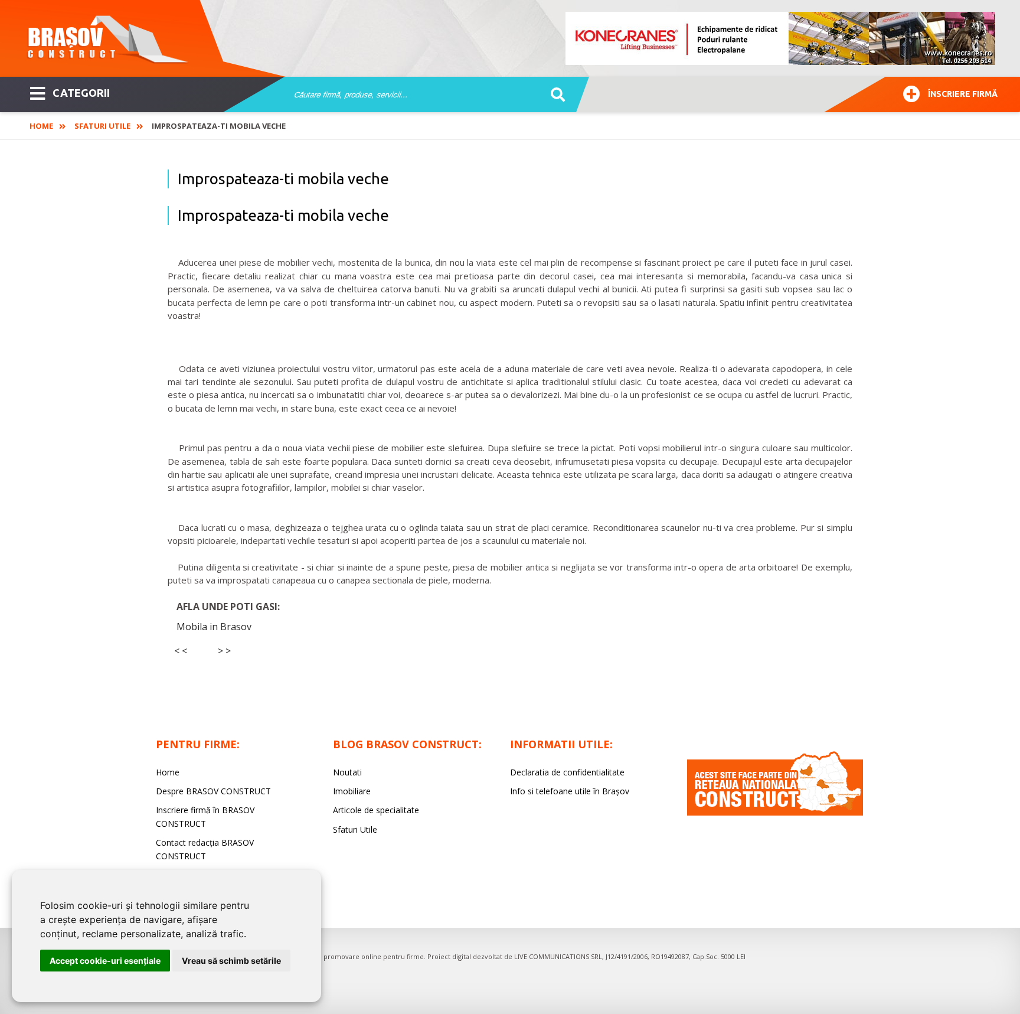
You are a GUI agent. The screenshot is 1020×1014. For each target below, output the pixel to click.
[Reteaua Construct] (775, 812)
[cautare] (554, 95)
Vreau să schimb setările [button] (231, 961)
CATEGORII (81, 93)
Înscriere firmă (963, 94)
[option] (780, 38)
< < (180, 650)
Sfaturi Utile (102, 125)
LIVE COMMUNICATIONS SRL (558, 956)
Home (41, 125)
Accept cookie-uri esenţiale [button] (105, 961)
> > (224, 650)
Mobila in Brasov (213, 626)
